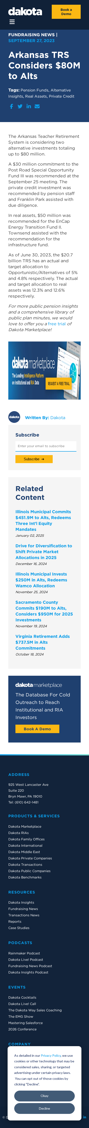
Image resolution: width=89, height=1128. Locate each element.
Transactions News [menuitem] (23, 915)
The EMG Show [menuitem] (20, 1016)
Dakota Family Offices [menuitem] (26, 839)
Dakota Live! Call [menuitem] (22, 1004)
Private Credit (61, 96)
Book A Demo (37, 729)
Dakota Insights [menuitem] (21, 902)
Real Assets (36, 96)
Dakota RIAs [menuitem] (18, 833)
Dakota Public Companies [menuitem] (29, 871)
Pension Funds (34, 90)
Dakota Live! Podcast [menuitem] (25, 959)
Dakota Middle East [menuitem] (24, 852)
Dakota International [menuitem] (25, 845)
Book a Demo (66, 12)
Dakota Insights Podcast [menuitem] (28, 972)
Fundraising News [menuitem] (23, 909)
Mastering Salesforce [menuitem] (25, 1023)
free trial (57, 323)
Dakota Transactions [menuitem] (25, 864)
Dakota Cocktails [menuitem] (22, 997)
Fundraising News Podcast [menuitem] (30, 966)
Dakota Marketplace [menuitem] (24, 826)
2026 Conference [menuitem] (22, 1029)
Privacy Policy (51, 1055)
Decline (44, 1108)
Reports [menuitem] (14, 921)
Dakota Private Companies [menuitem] (30, 858)
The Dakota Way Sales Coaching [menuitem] (35, 1010)
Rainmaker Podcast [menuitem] (24, 953)
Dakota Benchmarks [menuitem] (25, 877)
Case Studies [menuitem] (18, 928)
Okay (44, 1096)
